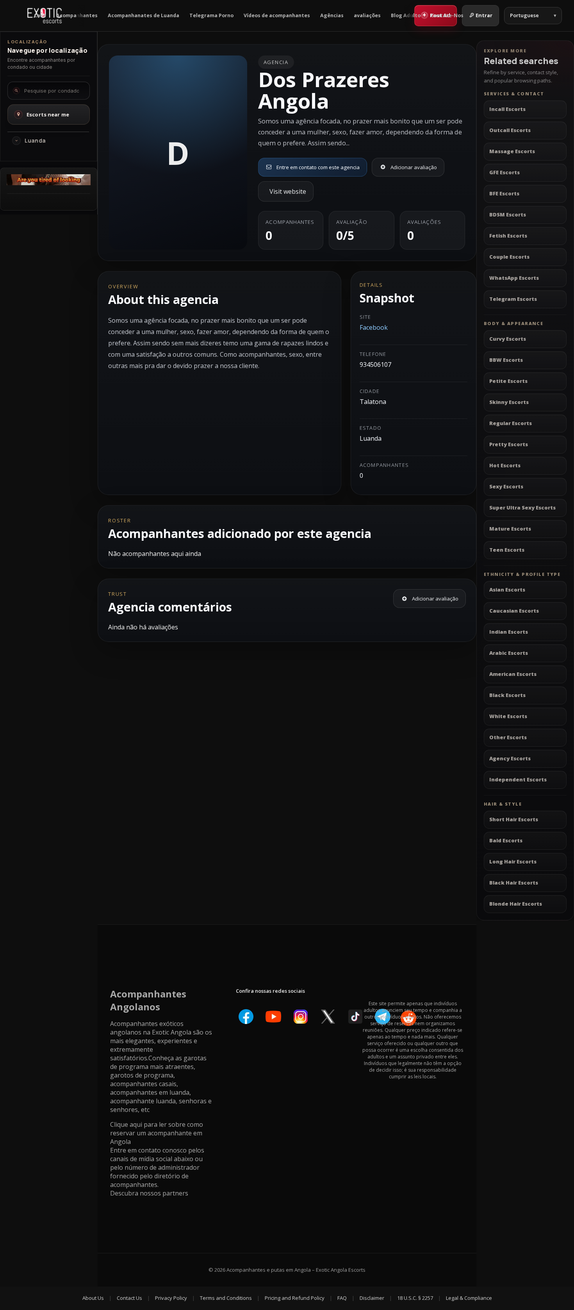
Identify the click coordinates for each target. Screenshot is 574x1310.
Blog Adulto (406, 15)
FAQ (342, 1297)
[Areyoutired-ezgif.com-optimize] (49, 183)
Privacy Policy (171, 1297)
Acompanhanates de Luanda (143, 15)
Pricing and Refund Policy (294, 1297)
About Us (93, 1297)
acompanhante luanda (143, 1101)
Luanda (35, 140)
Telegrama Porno (211, 15)
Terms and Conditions (226, 1297)
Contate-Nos (447, 15)
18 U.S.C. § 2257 (415, 1297)
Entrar (484, 15)
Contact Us (129, 1297)
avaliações (367, 15)
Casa (40, 15)
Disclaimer (372, 1297)
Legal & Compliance (469, 1297)
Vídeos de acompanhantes (277, 15)
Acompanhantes (77, 15)
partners (175, 1193)
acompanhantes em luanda (149, 1092)
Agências (332, 15)
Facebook (374, 327)
